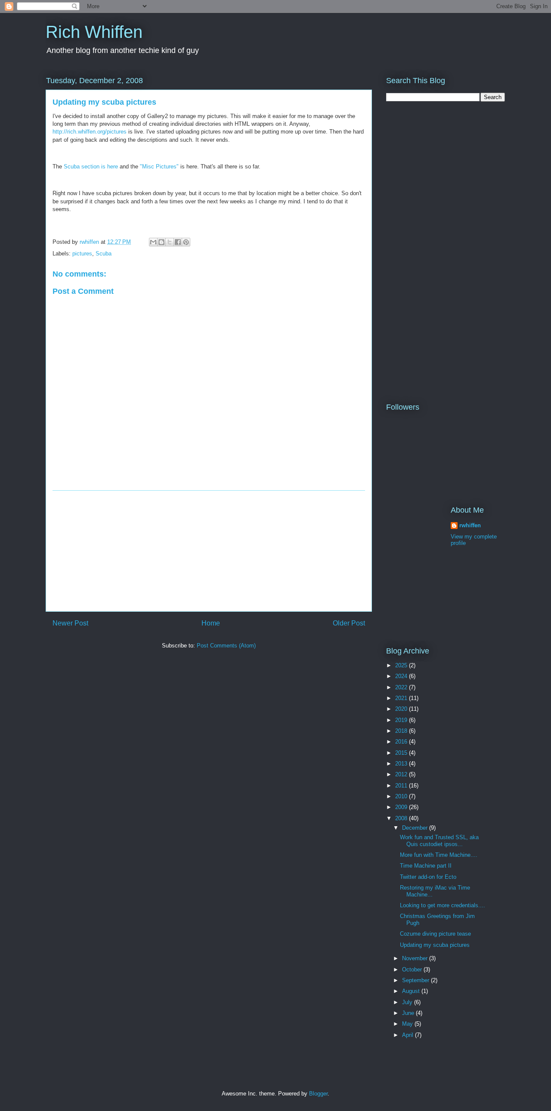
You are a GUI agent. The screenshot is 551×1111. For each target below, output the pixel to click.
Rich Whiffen (94, 31)
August (411, 991)
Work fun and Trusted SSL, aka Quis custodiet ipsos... (439, 840)
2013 (402, 763)
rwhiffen (470, 525)
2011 (402, 785)
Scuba (103, 253)
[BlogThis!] (161, 242)
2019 (402, 720)
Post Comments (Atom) (226, 645)
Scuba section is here (91, 166)
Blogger (318, 1093)
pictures (82, 253)
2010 (402, 796)
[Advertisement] (208, 551)
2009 (402, 807)
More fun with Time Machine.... (438, 855)
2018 (402, 731)
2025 (402, 665)
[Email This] (153, 242)
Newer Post (70, 623)
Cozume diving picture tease (435, 934)
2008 (402, 818)
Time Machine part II (426, 865)
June (409, 1013)
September (416, 980)
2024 (402, 676)
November (415, 958)
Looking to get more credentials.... (442, 905)
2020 (402, 709)
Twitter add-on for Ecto (428, 877)
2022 (402, 687)
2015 (402, 753)
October (413, 969)
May (408, 1024)
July (408, 1002)
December (415, 828)
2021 (402, 698)
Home (210, 623)
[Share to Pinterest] (186, 242)
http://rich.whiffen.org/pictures (90, 131)
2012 (402, 774)
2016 (402, 741)
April (408, 1035)
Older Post (349, 623)
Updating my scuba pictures (435, 945)
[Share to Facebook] (177, 242)
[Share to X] (169, 242)
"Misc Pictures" (159, 166)
